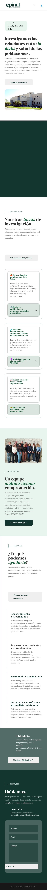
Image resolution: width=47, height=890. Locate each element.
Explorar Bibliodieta (22, 760)
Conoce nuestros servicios (20, 597)
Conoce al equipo (17, 523)
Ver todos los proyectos (20, 258)
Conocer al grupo (17, 82)
